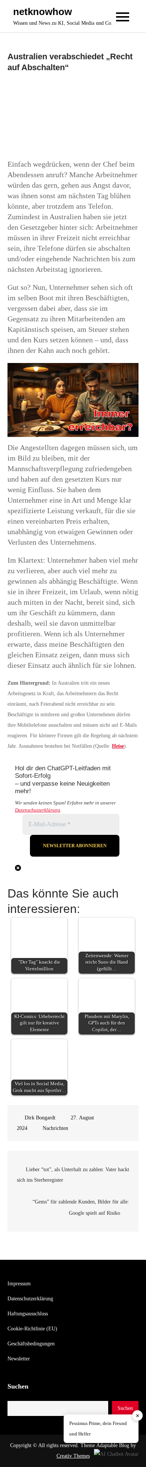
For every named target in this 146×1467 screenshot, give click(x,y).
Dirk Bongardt (40, 1118)
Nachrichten (55, 1128)
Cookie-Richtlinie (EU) (32, 1328)
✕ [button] (138, 1416)
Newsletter (18, 1359)
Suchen (17, 1386)
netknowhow (42, 11)
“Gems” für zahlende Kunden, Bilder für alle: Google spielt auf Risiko (81, 1207)
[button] (116, 1454)
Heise (118, 746)
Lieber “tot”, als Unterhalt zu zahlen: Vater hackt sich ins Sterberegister (73, 1175)
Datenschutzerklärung (37, 810)
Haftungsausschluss (27, 1313)
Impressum (19, 1283)
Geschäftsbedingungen (31, 1344)
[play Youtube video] (73, 400)
